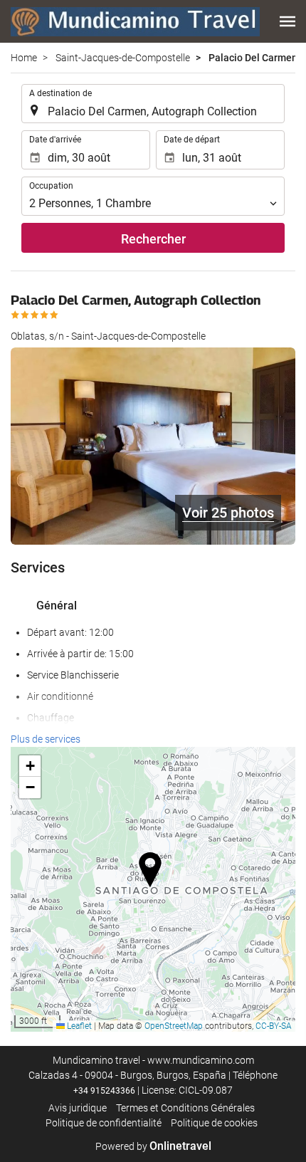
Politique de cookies (214, 1123)
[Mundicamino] (135, 21)
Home (24, 57)
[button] (287, 21)
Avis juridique (77, 1108)
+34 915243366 (104, 1091)
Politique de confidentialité (104, 1123)
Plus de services (45, 739)
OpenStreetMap (173, 1026)
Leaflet (78, 1026)
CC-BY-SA (273, 1026)
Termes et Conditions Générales (185, 1108)
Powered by (153, 1146)
